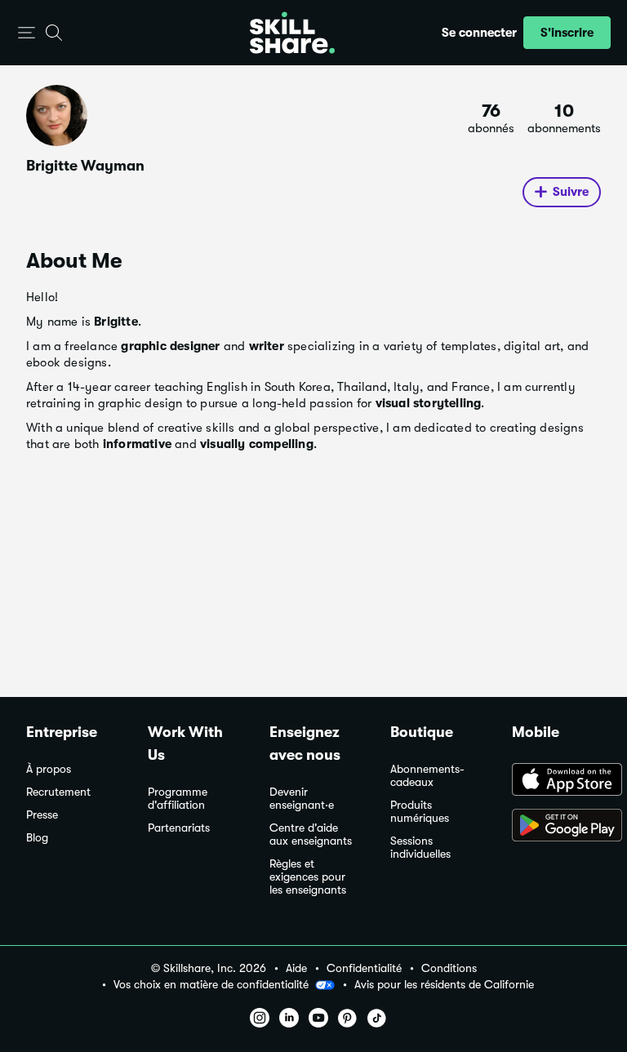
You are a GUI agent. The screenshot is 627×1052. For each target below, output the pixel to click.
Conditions (449, 968)
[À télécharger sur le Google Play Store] (556, 827)
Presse (42, 815)
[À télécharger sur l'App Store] (556, 781)
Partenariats (179, 828)
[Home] (292, 32)
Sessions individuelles (420, 847)
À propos (48, 769)
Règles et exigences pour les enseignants (307, 877)
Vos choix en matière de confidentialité (211, 984)
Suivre (571, 191)
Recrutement (58, 792)
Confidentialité (364, 968)
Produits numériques (419, 811)
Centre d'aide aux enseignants (310, 834)
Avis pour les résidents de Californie (444, 985)
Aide (296, 968)
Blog (37, 838)
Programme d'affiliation (177, 798)
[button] (26, 33)
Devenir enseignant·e (301, 798)
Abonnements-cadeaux (427, 775)
